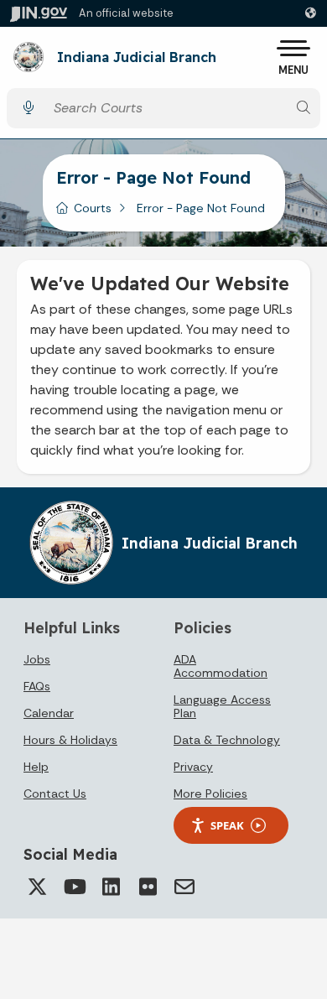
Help (36, 766)
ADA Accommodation (220, 666)
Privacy (193, 766)
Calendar (48, 713)
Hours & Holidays (70, 739)
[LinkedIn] (110, 886)
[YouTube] (73, 886)
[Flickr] (147, 886)
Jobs (36, 659)
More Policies (210, 793)
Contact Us (54, 793)
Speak (227, 825)
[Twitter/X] (36, 886)
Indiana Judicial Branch (136, 57)
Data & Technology (227, 739)
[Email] (184, 886)
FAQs (36, 686)
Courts (93, 208)
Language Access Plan (222, 706)
